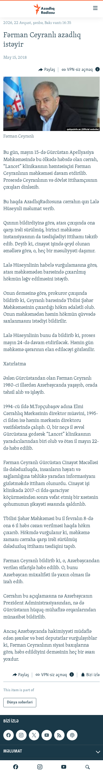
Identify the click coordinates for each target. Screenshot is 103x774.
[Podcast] (72, 735)
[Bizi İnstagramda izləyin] (39, 767)
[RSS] (59, 735)
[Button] (46, 69)
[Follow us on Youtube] (46, 735)
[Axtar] (87, 767)
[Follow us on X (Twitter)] (34, 735)
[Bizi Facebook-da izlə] (15, 767)
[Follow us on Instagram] (21, 735)
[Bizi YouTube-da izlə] (63, 767)
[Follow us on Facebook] (8, 735)
